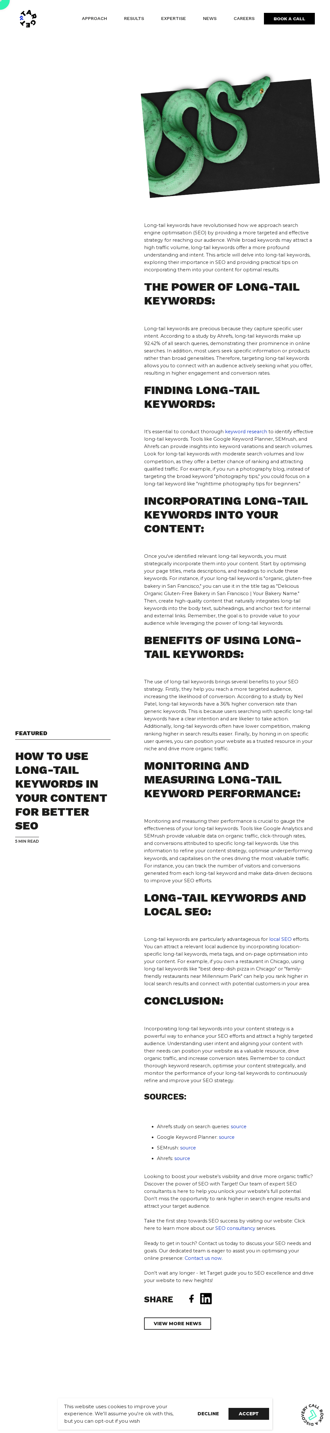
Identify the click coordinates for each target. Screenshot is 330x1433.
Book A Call (289, 18)
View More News (177, 1323)
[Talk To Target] (34, 18)
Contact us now (203, 1258)
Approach (94, 18)
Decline (208, 1414)
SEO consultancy (235, 1228)
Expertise (173, 18)
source (181, 1158)
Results (134, 18)
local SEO (280, 939)
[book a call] (312, 1415)
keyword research (246, 432)
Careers (244, 18)
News (210, 18)
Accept (249, 1414)
